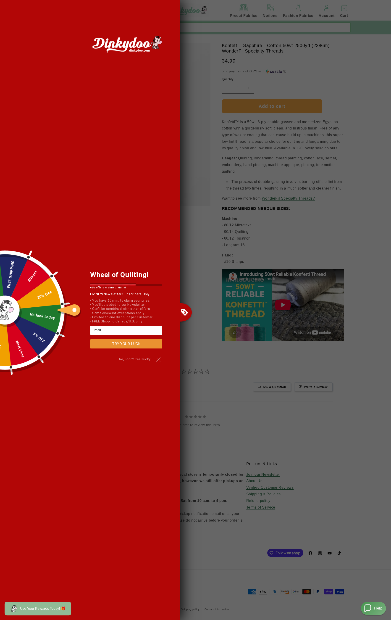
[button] (373, 608)
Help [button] (378, 608)
